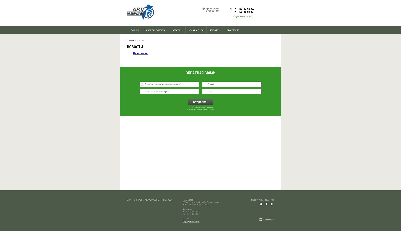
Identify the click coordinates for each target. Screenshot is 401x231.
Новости (175, 30)
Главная (134, 30)
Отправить (200, 101)
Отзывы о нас (195, 30)
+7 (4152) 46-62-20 (243, 11)
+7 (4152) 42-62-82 (243, 8)
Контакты (214, 30)
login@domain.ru (191, 221)
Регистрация (232, 30)
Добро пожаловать (155, 30)
